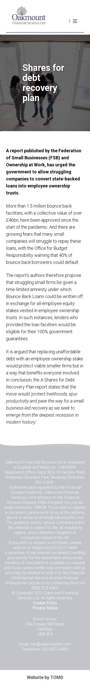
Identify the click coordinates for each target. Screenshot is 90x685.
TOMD (56, 677)
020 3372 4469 (63, 547)
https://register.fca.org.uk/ (61, 502)
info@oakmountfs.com (63, 517)
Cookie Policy (45, 603)
